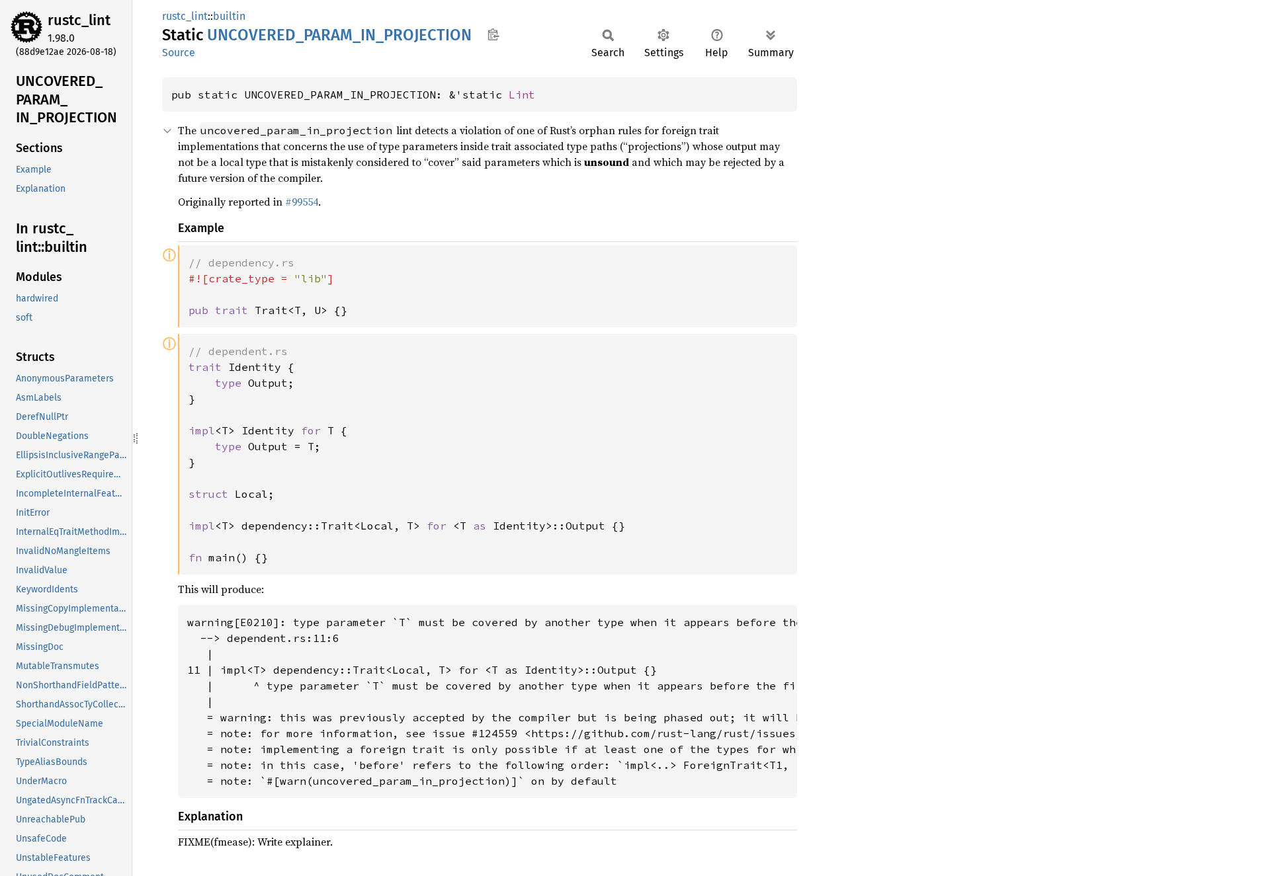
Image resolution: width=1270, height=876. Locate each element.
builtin (229, 16)
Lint (522, 94)
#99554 (301, 201)
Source (178, 52)
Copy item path (493, 34)
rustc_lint (79, 20)
